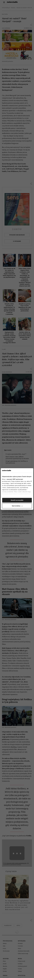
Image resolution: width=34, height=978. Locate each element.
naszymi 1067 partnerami (15, 479)
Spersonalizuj (16, 506)
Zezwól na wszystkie (17, 500)
